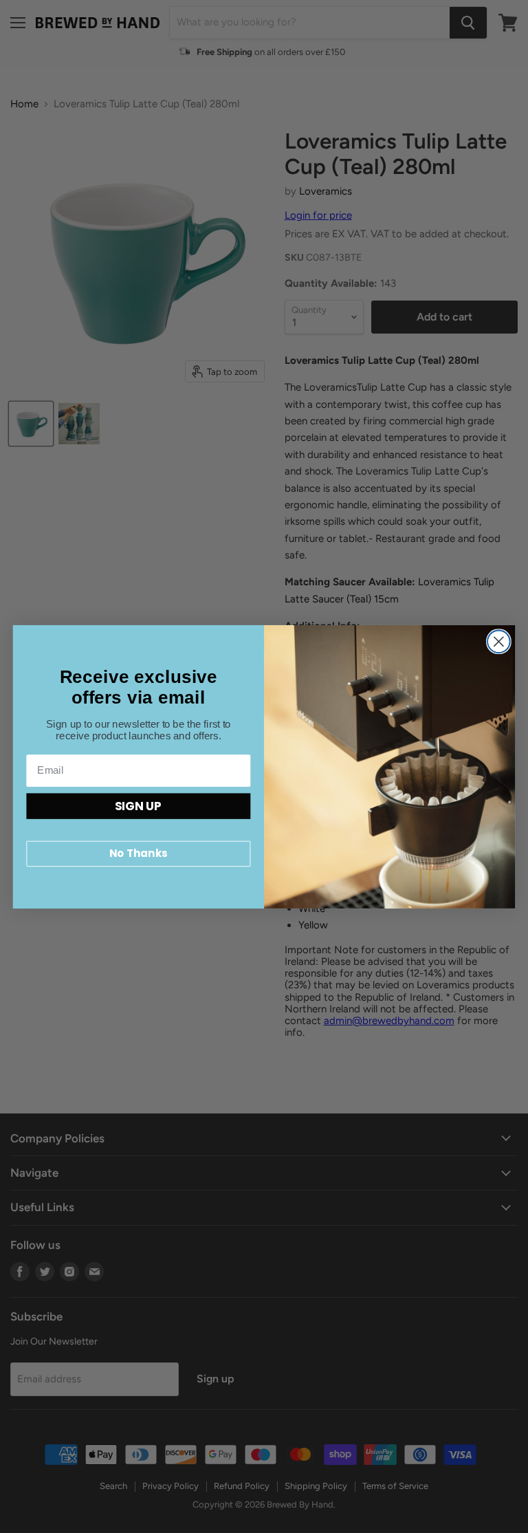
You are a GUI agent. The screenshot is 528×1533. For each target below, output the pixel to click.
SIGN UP (138, 805)
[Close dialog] (498, 641)
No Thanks (138, 853)
